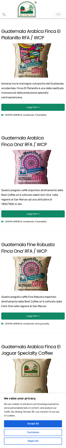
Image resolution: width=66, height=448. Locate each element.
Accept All (33, 423)
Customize (33, 432)
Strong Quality (42, 323)
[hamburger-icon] (58, 14)
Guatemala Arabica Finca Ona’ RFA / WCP (24, 141)
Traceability (40, 115)
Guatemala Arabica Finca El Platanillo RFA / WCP (30, 34)
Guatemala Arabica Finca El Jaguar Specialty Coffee (30, 349)
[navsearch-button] (4, 15)
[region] (33, 420)
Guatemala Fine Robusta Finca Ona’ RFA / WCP (27, 247)
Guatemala (28, 115)
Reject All (33, 441)
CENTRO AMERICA (13, 115)
